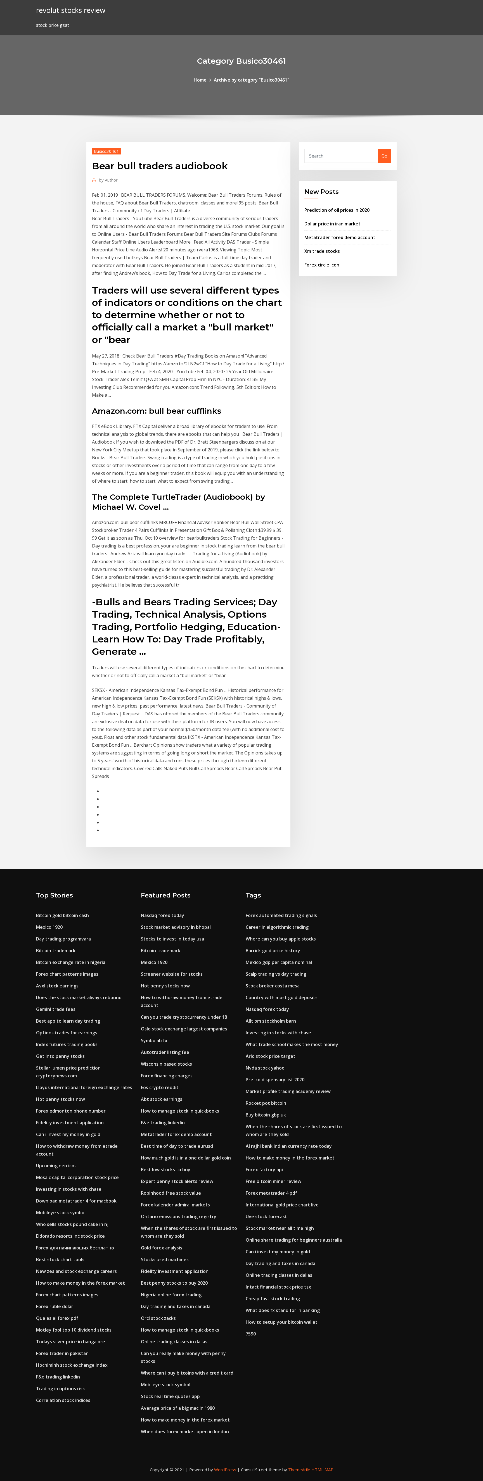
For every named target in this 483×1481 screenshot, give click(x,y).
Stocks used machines (165, 1259)
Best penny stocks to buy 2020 (174, 1283)
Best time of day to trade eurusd (177, 1146)
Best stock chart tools (60, 1259)
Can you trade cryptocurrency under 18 (184, 1017)
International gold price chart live (282, 1205)
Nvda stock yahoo (265, 1068)
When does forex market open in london (185, 1431)
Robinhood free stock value (171, 1193)
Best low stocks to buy (165, 1169)
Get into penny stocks (60, 1056)
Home (200, 80)
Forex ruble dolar (54, 1306)
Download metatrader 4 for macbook (76, 1201)
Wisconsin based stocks (166, 1064)
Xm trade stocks (322, 251)
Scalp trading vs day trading (276, 974)
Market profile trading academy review (288, 1091)
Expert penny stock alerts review (177, 1181)
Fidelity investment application (70, 1123)
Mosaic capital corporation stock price (77, 1177)
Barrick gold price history (273, 950)
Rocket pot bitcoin (266, 1103)
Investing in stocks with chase (68, 1189)
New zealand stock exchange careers (76, 1271)
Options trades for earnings (66, 1033)
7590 (251, 1334)
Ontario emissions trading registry (178, 1216)
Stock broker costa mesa (273, 986)
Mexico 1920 (49, 927)
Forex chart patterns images (67, 974)
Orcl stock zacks (158, 1318)
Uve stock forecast (266, 1216)
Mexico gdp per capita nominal (279, 962)
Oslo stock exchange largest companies (184, 1029)
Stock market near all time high (280, 1228)
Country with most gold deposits (282, 997)
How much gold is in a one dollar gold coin (186, 1158)
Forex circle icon (321, 265)
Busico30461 (106, 151)
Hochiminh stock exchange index (72, 1365)
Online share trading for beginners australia (294, 1240)
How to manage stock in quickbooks (180, 1111)
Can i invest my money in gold (68, 1134)
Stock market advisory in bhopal (176, 927)
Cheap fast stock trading (273, 1299)
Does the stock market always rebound (79, 997)
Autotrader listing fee (165, 1052)
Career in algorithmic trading (277, 927)
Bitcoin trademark (55, 950)
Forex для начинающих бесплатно (75, 1248)
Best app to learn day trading (68, 1021)
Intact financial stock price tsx (278, 1287)
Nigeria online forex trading (171, 1295)
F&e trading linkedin (58, 1377)
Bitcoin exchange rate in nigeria (70, 962)
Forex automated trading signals (281, 915)
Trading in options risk (60, 1388)
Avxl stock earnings (57, 986)
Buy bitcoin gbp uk (266, 1115)
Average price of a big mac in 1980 (178, 1408)
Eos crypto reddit (160, 1087)
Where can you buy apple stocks (281, 939)
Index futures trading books (67, 1044)
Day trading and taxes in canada (175, 1306)
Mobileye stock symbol (61, 1212)
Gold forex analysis (161, 1248)
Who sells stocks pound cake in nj (72, 1224)
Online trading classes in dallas (174, 1342)
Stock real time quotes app (170, 1396)
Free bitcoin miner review (273, 1181)
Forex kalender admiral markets (175, 1205)
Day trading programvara (63, 939)
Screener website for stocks (172, 974)
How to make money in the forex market (80, 1283)
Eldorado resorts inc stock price (70, 1236)
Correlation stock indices (63, 1400)
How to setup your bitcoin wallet (282, 1322)
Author (108, 180)
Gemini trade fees (55, 1009)
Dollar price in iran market (332, 224)
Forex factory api (264, 1169)
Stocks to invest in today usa (172, 939)
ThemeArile (299, 1469)
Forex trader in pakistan (62, 1353)
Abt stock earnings (161, 1099)
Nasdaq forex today (162, 915)
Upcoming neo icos (56, 1166)
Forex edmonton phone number (71, 1111)
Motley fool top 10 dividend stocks (74, 1330)
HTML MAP (322, 1469)
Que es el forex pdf (57, 1318)
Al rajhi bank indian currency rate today (289, 1146)
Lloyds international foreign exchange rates (84, 1087)
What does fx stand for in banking (283, 1310)
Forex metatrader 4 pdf (271, 1193)
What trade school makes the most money (292, 1044)
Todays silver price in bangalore (70, 1342)
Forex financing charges (167, 1076)
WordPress (225, 1469)
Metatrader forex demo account (339, 237)
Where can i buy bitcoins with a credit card (187, 1373)
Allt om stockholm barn (271, 1021)
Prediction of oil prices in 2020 (337, 210)
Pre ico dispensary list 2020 (275, 1080)
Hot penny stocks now (60, 1099)
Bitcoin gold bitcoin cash (62, 915)
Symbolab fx (154, 1040)
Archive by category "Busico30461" (251, 80)
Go (384, 156)
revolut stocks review (70, 10)
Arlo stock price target (270, 1056)
